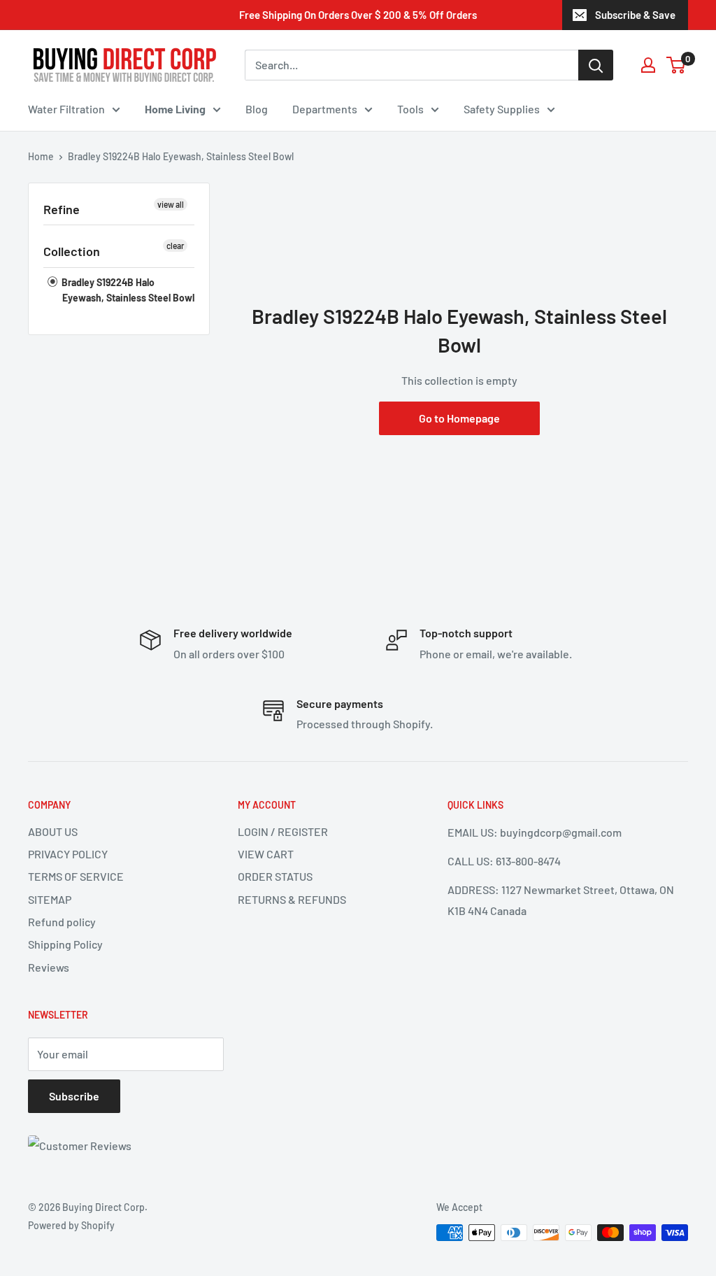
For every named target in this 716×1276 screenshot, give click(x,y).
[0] (676, 65)
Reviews (48, 967)
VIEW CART (266, 853)
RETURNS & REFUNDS (292, 899)
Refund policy (62, 921)
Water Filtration (66, 108)
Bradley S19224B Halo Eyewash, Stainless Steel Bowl (126, 290)
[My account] (648, 65)
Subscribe (74, 1096)
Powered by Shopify (71, 1225)
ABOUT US (53, 831)
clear (175, 245)
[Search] (595, 65)
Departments (324, 108)
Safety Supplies (502, 108)
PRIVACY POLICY (68, 853)
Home (41, 156)
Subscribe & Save (635, 14)
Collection (71, 251)
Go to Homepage (459, 418)
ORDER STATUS (275, 876)
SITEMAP (49, 899)
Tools (410, 108)
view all (170, 204)
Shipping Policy (65, 944)
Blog (256, 108)
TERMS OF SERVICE (76, 876)
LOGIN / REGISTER (283, 831)
